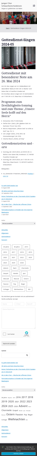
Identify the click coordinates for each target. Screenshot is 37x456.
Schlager (6, 289)
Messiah (6, 279)
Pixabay (30, 174)
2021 (13, 257)
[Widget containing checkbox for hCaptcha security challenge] (16, 334)
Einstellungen (18, 453)
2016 (5, 252)
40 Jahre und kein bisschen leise (13, 191)
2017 (13, 252)
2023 (30, 257)
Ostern (26, 279)
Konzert (4, 240)
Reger (23, 284)
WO (29, 289)
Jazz (24, 273)
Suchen (4, 351)
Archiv (3, 220)
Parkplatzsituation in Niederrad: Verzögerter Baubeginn (17, 211)
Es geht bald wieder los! (10, 185)
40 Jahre (17, 247)
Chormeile (25, 268)
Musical (16, 279)
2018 (22, 252)
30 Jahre (6, 247)
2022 (22, 257)
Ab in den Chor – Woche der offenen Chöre (16, 204)
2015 (26, 247)
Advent (5, 268)
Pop (14, 284)
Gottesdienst (6, 236)
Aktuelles (5, 230)
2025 (13, 263)
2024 (5, 263)
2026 (22, 263)
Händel (15, 273)
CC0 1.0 (5, 176)
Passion (5, 284)
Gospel (5, 273)
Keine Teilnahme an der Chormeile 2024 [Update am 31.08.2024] (18, 197)
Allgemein (5, 233)
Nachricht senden (9, 343)
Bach (15, 268)
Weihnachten (18, 289)
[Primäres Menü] (33, 5)
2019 (30, 252)
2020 (5, 257)
